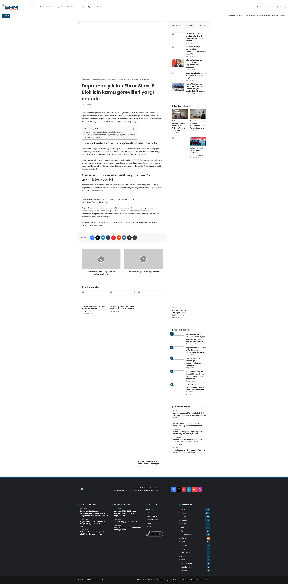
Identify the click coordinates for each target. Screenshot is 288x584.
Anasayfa (33, 7)
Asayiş (81, 7)
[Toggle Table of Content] (132, 129)
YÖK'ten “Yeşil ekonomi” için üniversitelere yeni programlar (93, 309)
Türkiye (94, 79)
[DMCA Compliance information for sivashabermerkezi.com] (154, 536)
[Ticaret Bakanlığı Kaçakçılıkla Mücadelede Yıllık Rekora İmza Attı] (178, 50)
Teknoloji (184, 571)
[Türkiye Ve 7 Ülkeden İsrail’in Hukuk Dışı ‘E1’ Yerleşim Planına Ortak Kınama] (178, 37)
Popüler (190, 25)
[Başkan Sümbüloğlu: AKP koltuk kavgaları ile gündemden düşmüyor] (178, 350)
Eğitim (183, 542)
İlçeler (183, 549)
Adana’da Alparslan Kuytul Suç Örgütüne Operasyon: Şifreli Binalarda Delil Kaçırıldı (195, 87)
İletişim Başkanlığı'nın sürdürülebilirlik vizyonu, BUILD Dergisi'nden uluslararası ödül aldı (196, 338)
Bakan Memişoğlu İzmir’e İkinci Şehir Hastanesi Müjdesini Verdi (196, 75)
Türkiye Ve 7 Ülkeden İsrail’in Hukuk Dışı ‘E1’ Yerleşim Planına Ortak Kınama (195, 37)
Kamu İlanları (185, 553)
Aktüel (183, 560)
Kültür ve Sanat (186, 563)
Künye (239, 16)
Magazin (184, 556)
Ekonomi (70, 7)
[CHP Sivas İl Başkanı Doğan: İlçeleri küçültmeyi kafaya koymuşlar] (178, 361)
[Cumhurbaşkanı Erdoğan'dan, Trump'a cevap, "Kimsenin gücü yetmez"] (178, 388)
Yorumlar (203, 25)
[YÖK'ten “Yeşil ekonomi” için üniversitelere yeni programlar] (94, 297)
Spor (90, 7)
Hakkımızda (230, 16)
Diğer (99, 7)
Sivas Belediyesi (187, 567)
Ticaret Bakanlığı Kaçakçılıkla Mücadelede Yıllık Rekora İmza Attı (196, 50)
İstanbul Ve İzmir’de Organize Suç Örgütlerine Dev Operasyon (194, 63)
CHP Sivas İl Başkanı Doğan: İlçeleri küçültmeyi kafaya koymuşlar (194, 362)
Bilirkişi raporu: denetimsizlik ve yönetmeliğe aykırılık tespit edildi (109, 135)
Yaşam (183, 531)
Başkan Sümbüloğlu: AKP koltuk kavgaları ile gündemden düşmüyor (196, 349)
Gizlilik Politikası (249, 16)
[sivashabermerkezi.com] (14, 6)
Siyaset (59, 7)
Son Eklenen (176, 25)
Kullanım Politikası (263, 16)
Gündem (184, 545)
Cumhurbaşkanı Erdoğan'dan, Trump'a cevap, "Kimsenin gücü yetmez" (195, 388)
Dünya (183, 538)
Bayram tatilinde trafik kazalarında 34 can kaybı (148, 462)
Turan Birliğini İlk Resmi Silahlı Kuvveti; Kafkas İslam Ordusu (122, 308)
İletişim (282, 16)
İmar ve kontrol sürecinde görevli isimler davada (103, 132)
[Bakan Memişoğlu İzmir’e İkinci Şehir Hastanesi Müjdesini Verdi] (178, 76)
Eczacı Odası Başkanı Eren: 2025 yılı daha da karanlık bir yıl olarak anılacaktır (195, 375)
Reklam (275, 16)
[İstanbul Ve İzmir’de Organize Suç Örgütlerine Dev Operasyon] (178, 63)
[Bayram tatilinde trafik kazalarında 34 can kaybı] (150, 375)
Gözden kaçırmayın (95, 137)
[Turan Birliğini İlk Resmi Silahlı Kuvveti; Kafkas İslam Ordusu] (122, 297)
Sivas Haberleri (46, 7)
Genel (183, 509)
